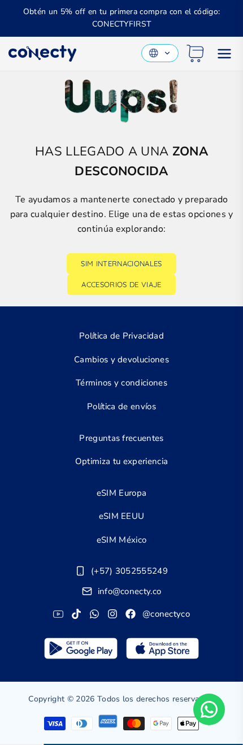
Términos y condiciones (121, 382)
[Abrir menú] (224, 54)
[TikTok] (76, 614)
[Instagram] (112, 614)
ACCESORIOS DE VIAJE (121, 284)
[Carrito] (195, 53)
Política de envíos (121, 406)
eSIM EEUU (122, 516)
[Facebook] (130, 614)
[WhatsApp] (94, 614)
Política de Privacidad (121, 335)
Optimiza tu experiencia (121, 461)
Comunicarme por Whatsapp (209, 709)
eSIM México (122, 539)
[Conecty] (42, 53)
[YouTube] (58, 614)
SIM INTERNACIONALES (121, 263)
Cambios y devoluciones (121, 359)
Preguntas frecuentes (121, 438)
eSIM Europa (122, 493)
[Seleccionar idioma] (160, 53)
